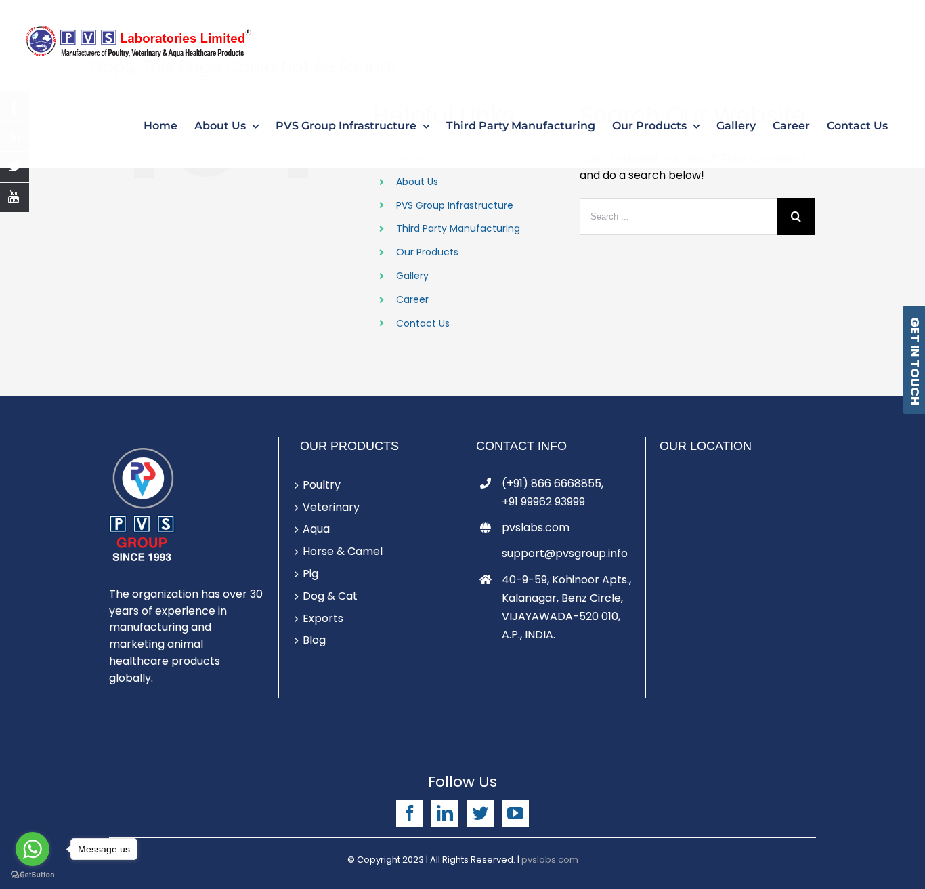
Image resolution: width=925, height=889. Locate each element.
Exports (323, 618)
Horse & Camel (343, 551)
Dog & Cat (330, 596)
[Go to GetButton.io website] (32, 875)
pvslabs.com (535, 527)
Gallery (412, 276)
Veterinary (331, 507)
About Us (417, 181)
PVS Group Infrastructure (454, 205)
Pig (310, 573)
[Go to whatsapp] (32, 849)
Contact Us (423, 323)
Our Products (427, 252)
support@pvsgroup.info (565, 553)
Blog (314, 640)
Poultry (322, 485)
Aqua (316, 529)
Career (412, 299)
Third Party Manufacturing (458, 228)
